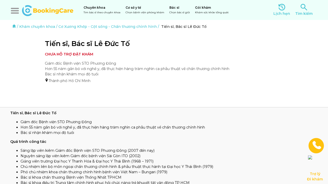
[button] (14, 10)
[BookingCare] (47, 10)
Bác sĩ (179, 10)
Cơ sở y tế (145, 10)
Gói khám (212, 10)
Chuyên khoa (102, 10)
